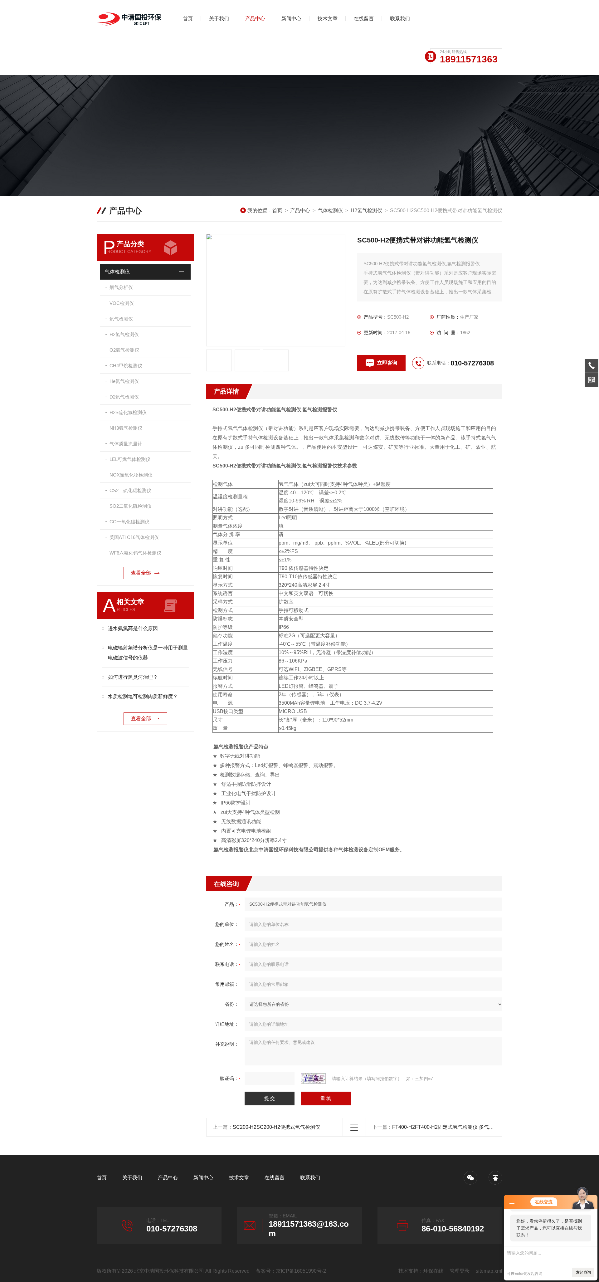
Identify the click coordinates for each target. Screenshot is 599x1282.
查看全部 (141, 572)
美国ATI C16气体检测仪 (134, 537)
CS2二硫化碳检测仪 (130, 490)
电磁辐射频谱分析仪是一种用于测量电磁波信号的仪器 (148, 652)
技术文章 (328, 18)
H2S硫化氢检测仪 (128, 412)
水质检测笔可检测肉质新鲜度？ (143, 696)
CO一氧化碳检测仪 (129, 521)
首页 (188, 18)
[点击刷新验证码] (313, 1078)
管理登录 (460, 1271)
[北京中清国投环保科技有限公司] (129, 19)
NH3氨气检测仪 (126, 428)
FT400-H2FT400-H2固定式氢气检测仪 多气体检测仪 (450, 1127)
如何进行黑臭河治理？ (133, 677)
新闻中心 (291, 18)
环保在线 (433, 1271)
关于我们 (219, 18)
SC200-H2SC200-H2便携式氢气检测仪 (276, 1127)
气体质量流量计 (126, 443)
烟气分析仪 (121, 287)
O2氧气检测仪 (124, 350)
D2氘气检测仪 (124, 396)
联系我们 (400, 18)
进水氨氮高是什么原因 (133, 628)
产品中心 (255, 18)
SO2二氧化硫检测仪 (131, 506)
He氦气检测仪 (124, 381)
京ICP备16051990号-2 (301, 1271)
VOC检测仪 (122, 303)
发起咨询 (583, 1272)
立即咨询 (387, 362)
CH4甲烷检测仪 (126, 365)
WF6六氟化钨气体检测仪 (135, 552)
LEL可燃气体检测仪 (130, 459)
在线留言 (364, 18)
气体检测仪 (330, 210)
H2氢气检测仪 (366, 210)
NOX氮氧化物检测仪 (131, 474)
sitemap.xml (489, 1271)
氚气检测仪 (121, 318)
